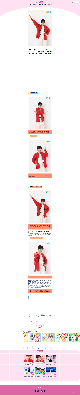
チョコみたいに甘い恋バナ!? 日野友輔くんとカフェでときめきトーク (36, 69)
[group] (29, 337)
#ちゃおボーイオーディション (40, 321)
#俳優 (45, 321)
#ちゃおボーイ (34, 321)
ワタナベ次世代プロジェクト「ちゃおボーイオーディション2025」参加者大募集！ (38, 64)
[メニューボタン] (77, 2)
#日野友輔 (30, 321)
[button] (22, 337)
